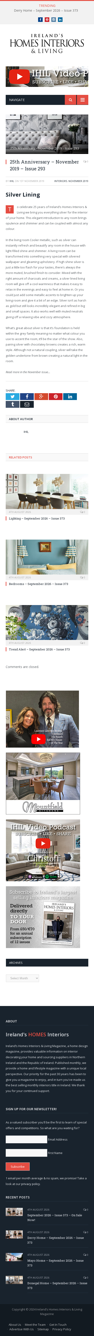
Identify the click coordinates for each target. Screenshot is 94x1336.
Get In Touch (58, 1325)
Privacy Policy (61, 1329)
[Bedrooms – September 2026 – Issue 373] (47, 559)
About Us (15, 1325)
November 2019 (78, 181)
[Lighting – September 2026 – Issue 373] (47, 493)
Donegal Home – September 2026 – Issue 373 (57, 1285)
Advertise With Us (21, 1329)
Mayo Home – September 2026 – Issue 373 (55, 1262)
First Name (55, 1153)
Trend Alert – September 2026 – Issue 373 (39, 649)
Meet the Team (35, 1325)
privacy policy (30, 1184)
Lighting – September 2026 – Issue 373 (37, 518)
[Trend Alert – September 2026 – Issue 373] (47, 625)
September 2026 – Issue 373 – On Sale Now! (54, 1217)
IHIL (12, 181)
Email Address (58, 1139)
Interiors (60, 181)
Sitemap (43, 1329)
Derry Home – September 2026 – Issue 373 (46, 10)
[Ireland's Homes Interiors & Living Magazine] (47, 42)
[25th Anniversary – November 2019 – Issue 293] (47, 134)
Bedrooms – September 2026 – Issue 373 (38, 584)
